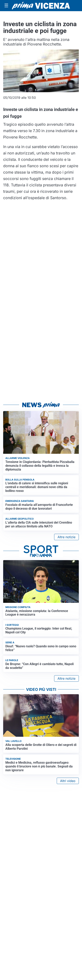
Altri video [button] (67, 781)
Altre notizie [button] (66, 537)
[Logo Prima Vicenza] (41, 5)
